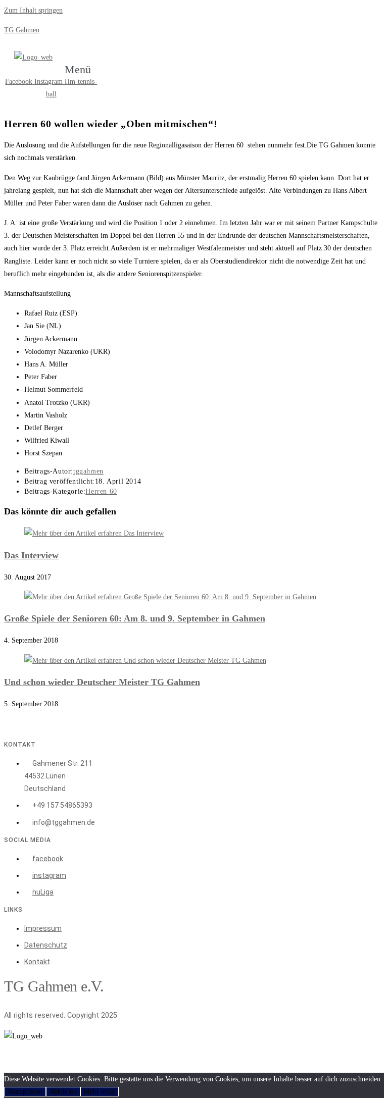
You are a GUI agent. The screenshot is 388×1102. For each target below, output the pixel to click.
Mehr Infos (99, 1091)
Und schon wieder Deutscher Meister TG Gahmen (102, 682)
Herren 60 (101, 491)
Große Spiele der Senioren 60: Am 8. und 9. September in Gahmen (134, 618)
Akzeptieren (25, 1091)
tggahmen (88, 471)
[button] (83, 69)
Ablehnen (63, 1091)
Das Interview (31, 555)
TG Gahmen (21, 30)
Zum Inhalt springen (33, 10)
